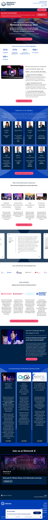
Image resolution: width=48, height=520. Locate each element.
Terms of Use (44, 508)
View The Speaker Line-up (22, 173)
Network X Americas (7, 495)
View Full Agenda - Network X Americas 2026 (22, 321)
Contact (45, 505)
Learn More (30, 359)
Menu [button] (4, 10)
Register (41, 9)
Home (45, 503)
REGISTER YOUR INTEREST (41, 15)
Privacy (45, 507)
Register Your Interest (22, 39)
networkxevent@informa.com (40, 496)
